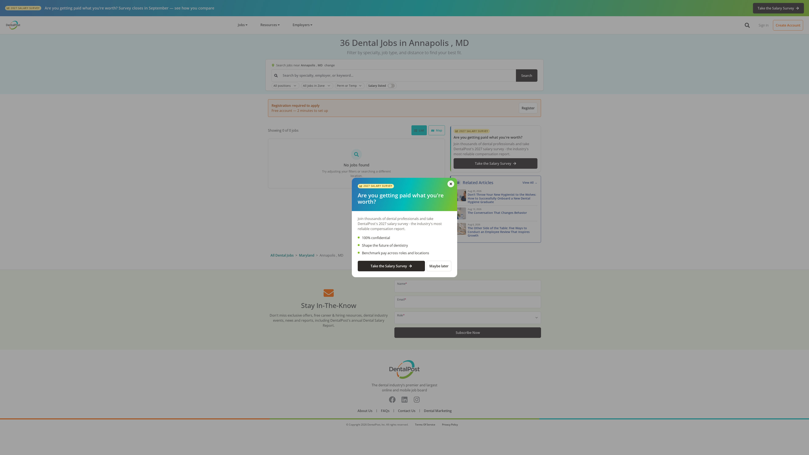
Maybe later (439, 266)
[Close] (450, 184)
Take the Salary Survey (389, 266)
